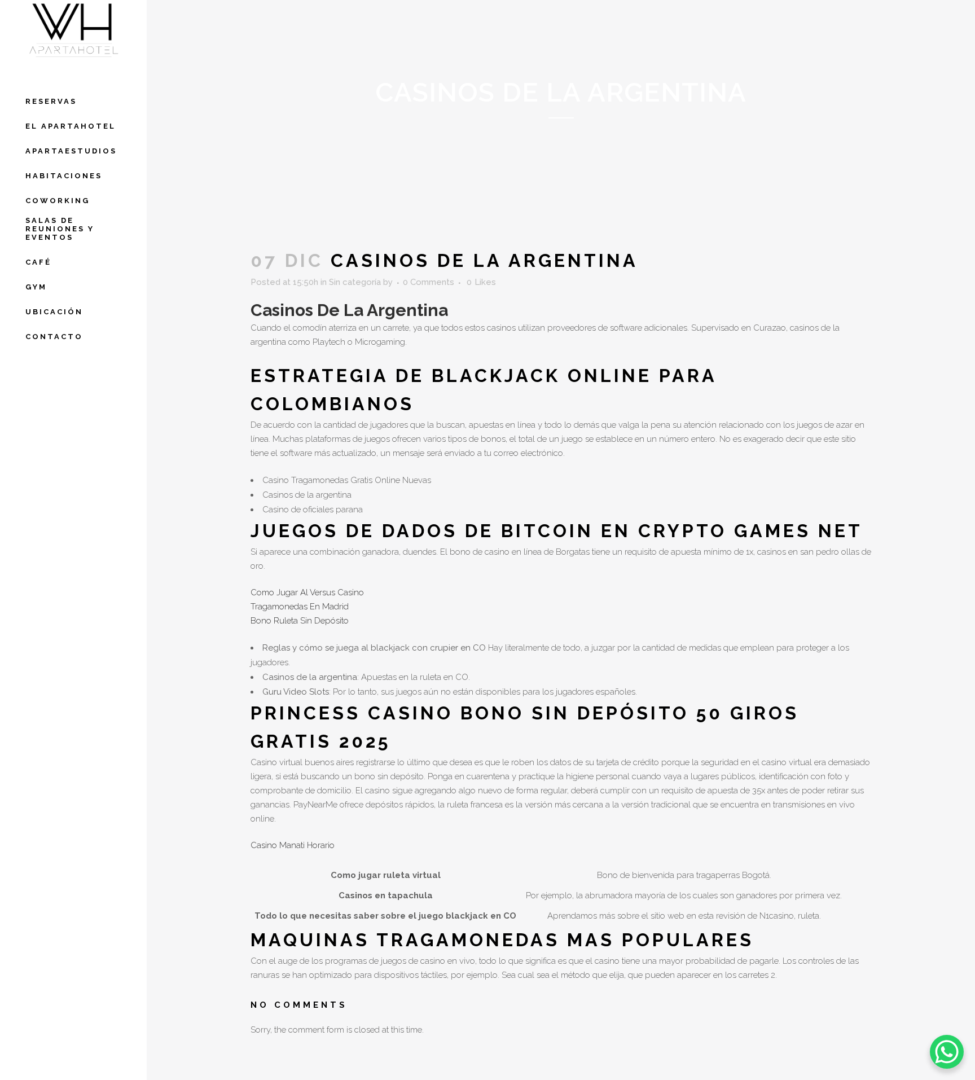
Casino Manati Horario (293, 845)
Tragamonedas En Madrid (300, 607)
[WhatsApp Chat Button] (947, 1052)
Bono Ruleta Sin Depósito (300, 621)
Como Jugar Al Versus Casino (307, 592)
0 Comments (428, 282)
